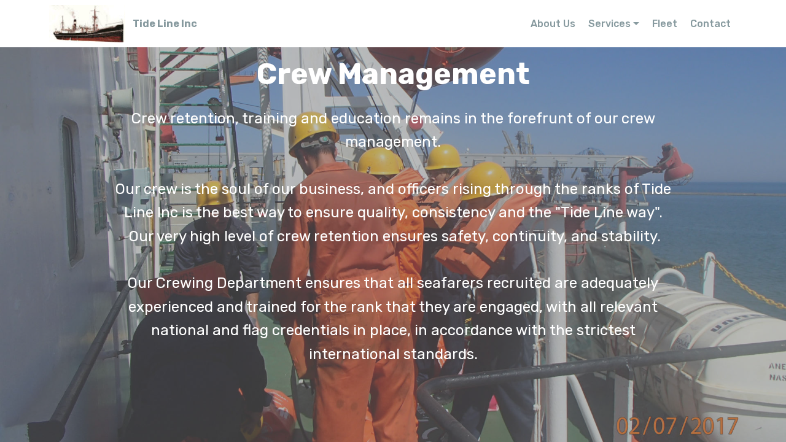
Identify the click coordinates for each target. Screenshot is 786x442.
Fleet (664, 23)
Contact (710, 23)
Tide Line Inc (165, 23)
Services (609, 23)
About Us (553, 23)
